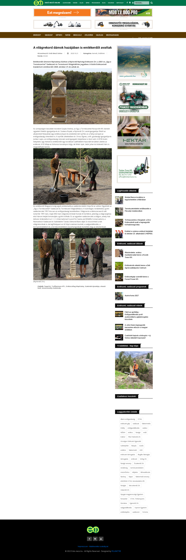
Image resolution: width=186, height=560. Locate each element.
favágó (138, 432)
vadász (144, 428)
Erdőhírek (101, 53)
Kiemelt (94, 53)
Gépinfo (59, 35)
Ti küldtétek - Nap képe (127, 346)
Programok (96, 3)
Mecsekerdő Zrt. (134, 485)
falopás (133, 446)
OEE (141, 450)
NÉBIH (123, 432)
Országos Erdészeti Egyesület (131, 441)
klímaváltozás (145, 472)
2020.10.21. (74, 53)
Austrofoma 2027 (132, 296)
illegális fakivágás (144, 455)
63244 (45, 56)
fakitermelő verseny (142, 477)
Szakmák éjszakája (92, 286)
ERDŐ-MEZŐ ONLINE (52, 3)
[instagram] (130, 2)
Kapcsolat (120, 3)
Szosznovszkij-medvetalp (51, 288)
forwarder (124, 499)
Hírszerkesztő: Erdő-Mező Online (50, 53)
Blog (104, 3)
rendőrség (124, 468)
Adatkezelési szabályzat (98, 546)
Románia (124, 503)
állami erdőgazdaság (128, 419)
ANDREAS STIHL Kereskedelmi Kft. (133, 481)
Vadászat (49, 35)
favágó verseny (126, 463)
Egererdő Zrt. (134, 503)
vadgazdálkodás (126, 508)
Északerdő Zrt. (139, 463)
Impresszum (83, 546)
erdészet (134, 459)
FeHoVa (145, 512)
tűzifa (141, 446)
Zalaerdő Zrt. (125, 490)
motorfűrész (125, 472)
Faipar (67, 35)
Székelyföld (124, 446)
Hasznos (111, 3)
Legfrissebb (67, 3)
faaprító (47, 286)
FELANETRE (116, 551)
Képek (87, 3)
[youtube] (133, 2)
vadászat (136, 424)
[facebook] (127, 2)
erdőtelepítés (125, 512)
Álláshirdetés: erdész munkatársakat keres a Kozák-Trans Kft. (137, 255)
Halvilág (99, 35)
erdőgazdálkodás (134, 428)
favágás (123, 485)
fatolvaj (123, 477)
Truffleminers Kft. (58, 286)
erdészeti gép (125, 424)
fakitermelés (146, 424)
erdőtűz (123, 450)
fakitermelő (133, 450)
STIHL (140, 419)
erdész (130, 432)
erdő (144, 432)
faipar (131, 477)
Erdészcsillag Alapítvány (75, 286)
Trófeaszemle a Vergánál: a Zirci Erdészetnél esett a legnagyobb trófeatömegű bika (138, 222)
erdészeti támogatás (128, 455)
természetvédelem (136, 468)
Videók (75, 3)
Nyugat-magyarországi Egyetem (132, 494)
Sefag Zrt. (143, 459)
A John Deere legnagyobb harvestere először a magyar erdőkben (136, 327)
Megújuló (77, 35)
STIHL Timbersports (137, 499)
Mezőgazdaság (112, 35)
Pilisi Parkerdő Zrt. (134, 437)
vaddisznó (136, 512)
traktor (123, 437)
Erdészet (37, 35)
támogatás (124, 459)
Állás (81, 3)
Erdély (123, 428)
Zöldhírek (89, 35)
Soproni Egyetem (141, 508)
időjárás (135, 472)
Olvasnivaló (39, 43)
